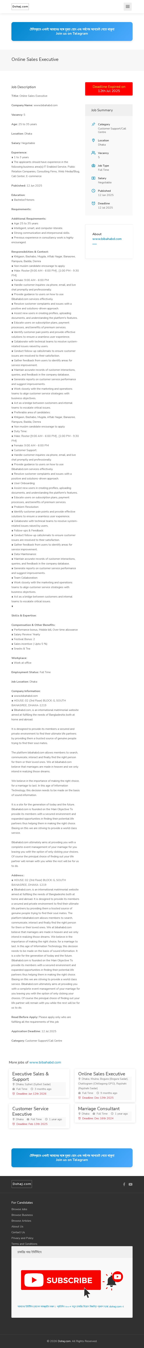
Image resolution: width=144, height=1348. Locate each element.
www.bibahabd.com (107, 239)
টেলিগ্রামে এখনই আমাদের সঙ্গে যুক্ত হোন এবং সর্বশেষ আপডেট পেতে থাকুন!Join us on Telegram (72, 31)
